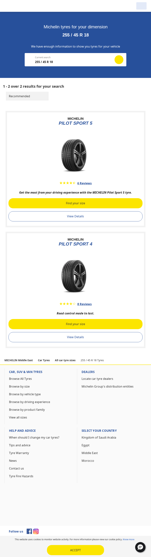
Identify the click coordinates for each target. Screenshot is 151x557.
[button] (140, 547)
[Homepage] (23, 6)
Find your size (75, 203)
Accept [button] (75, 550)
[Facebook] (29, 533)
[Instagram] (36, 533)
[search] (131, 6)
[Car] (141, 6)
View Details (75, 216)
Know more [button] (128, 539)
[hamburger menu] (8, 6)
